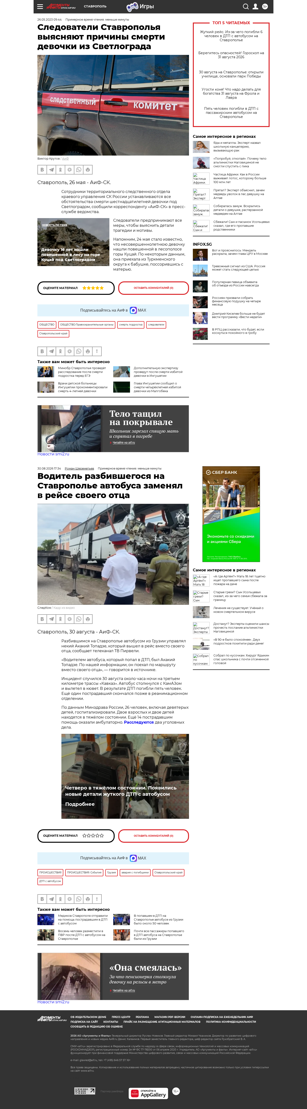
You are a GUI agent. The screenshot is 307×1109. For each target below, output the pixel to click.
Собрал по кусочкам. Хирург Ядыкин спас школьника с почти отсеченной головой (241, 659)
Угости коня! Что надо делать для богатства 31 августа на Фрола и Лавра (231, 93)
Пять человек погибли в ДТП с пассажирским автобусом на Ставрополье (231, 113)
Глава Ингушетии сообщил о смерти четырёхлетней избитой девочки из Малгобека (157, 387)
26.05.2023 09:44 (49, 19)
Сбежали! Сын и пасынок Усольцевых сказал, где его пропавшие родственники (241, 225)
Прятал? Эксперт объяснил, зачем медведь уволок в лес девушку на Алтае (239, 194)
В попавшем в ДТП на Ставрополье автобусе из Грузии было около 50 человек (158, 919)
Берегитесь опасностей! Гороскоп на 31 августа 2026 (231, 55)
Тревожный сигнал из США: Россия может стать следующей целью (238, 268)
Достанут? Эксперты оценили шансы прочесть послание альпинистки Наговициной (241, 627)
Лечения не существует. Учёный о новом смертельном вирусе (238, 610)
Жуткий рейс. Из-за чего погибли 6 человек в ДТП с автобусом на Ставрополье (231, 36)
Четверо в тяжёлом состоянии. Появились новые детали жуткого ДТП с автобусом (121, 791)
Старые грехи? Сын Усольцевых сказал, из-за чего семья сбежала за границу (240, 596)
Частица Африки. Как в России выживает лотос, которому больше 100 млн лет (239, 178)
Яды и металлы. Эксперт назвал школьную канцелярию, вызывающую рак (237, 146)
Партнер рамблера (111, 1091)
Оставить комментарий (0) (153, 288)
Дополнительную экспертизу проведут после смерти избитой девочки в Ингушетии (158, 371)
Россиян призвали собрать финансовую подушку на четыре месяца (236, 301)
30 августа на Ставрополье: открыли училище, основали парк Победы (231, 74)
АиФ (65, 158)
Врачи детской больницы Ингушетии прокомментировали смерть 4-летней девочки (82, 387)
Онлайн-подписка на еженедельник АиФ (222, 1017)
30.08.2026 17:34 (49, 468)
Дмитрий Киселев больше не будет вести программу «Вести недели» (238, 315)
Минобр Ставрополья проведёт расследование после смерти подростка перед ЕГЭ (82, 371)
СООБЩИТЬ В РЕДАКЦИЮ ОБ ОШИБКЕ (97, 1026)
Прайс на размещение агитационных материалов (162, 1021)
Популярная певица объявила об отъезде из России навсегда (235, 283)
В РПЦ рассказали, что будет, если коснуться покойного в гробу (238, 331)
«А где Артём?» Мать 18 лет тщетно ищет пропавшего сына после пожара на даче (239, 580)
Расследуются (139, 722)
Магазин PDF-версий (169, 1017)
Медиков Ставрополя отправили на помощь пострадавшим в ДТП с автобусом (83, 919)
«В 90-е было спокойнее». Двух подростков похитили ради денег (238, 641)
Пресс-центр (121, 1017)
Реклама (142, 1017)
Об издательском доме (88, 1017)
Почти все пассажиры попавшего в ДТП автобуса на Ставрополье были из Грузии (159, 935)
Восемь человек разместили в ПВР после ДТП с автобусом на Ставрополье (81, 935)
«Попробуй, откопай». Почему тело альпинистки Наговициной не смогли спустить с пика (239, 162)
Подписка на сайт (84, 1021)
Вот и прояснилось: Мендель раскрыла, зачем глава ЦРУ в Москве (240, 252)
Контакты (110, 1021)
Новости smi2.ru (53, 454)
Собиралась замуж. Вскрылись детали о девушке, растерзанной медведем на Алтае (238, 209)
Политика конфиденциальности (231, 1021)
